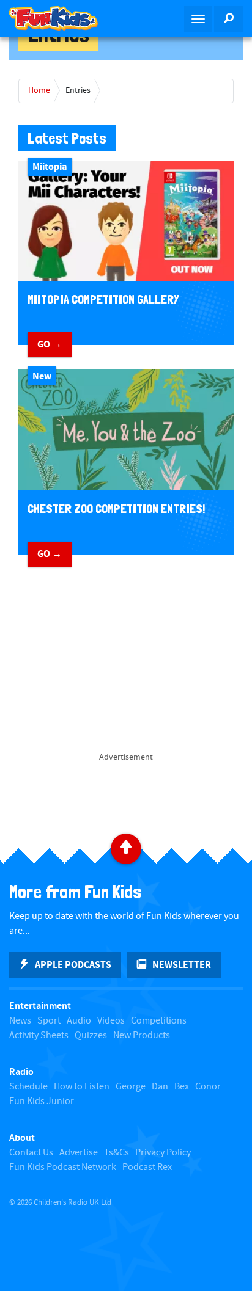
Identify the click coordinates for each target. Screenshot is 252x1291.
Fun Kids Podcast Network (62, 1167)
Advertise (78, 1152)
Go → (49, 344)
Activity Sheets (39, 1035)
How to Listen (81, 1086)
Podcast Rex (147, 1167)
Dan (160, 1086)
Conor (208, 1086)
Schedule (28, 1086)
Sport (49, 1020)
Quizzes (91, 1035)
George (131, 1086)
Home (39, 90)
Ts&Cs (116, 1152)
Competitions (159, 1020)
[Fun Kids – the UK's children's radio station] (63, 18)
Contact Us (31, 1152)
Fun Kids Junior (41, 1101)
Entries (78, 90)
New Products (141, 1035)
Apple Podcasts (73, 965)
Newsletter (181, 965)
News (20, 1020)
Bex (181, 1086)
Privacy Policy (163, 1152)
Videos (111, 1020)
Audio (79, 1020)
